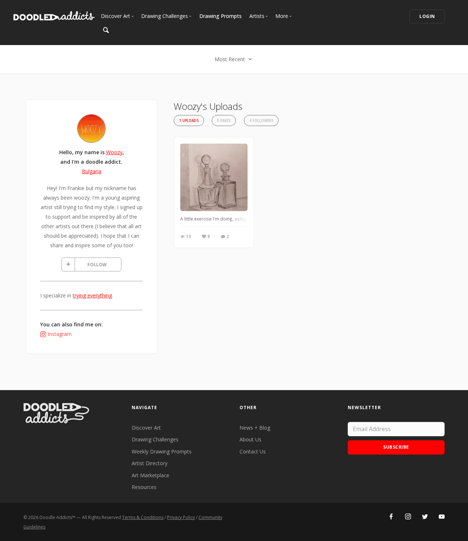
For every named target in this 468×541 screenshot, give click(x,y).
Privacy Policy (181, 517)
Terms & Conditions (142, 517)
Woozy (114, 152)
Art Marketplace (150, 475)
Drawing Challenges (155, 439)
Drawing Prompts (220, 15)
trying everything (92, 295)
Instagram (60, 333)
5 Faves (223, 120)
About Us (250, 439)
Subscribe (396, 447)
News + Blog (254, 427)
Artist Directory (149, 463)
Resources (144, 486)
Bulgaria (91, 171)
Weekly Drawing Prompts (162, 451)
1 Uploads (189, 120)
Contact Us (252, 451)
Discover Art (146, 427)
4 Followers (261, 120)
